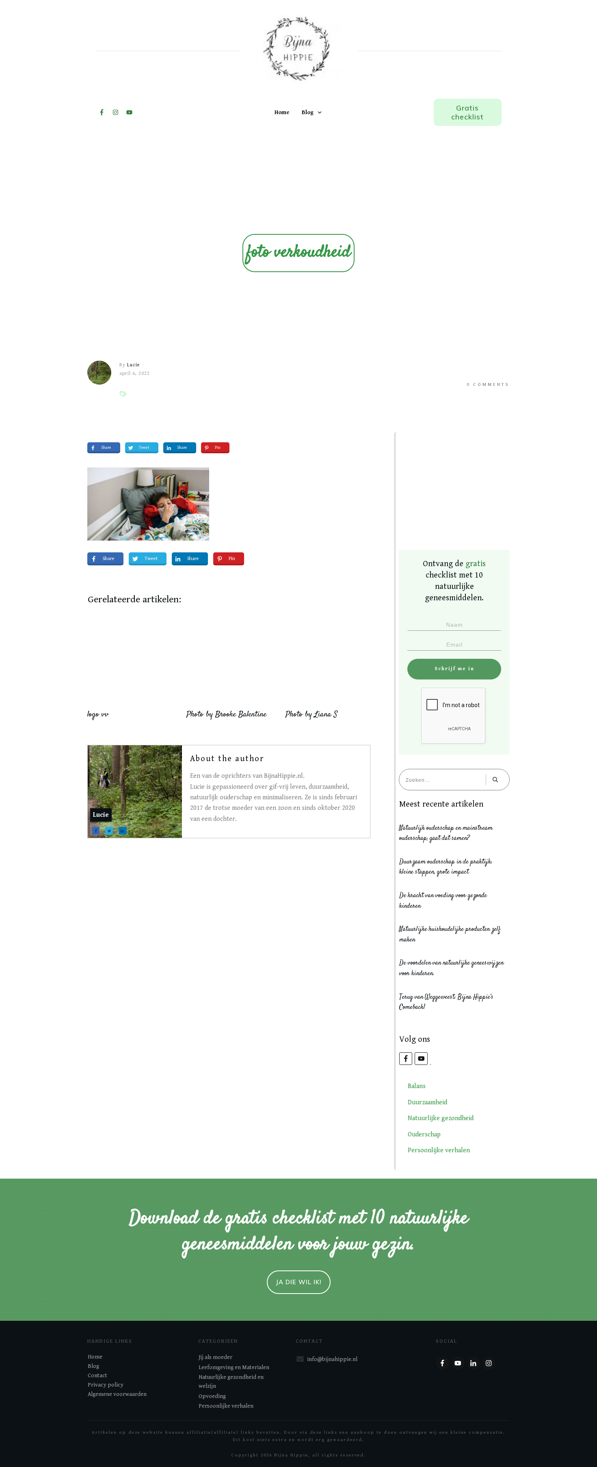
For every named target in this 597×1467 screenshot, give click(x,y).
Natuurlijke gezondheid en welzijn (231, 1381)
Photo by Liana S (311, 715)
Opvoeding (212, 1396)
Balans (417, 1086)
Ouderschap (424, 1134)
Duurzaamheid (427, 1102)
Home (95, 1357)
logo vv (98, 715)
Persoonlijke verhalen (439, 1150)
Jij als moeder (215, 1357)
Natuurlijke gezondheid (441, 1118)
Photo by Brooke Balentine (226, 715)
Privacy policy (105, 1385)
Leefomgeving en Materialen (234, 1367)
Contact (97, 1375)
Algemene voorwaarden (117, 1394)
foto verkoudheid (298, 252)
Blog (93, 1366)
